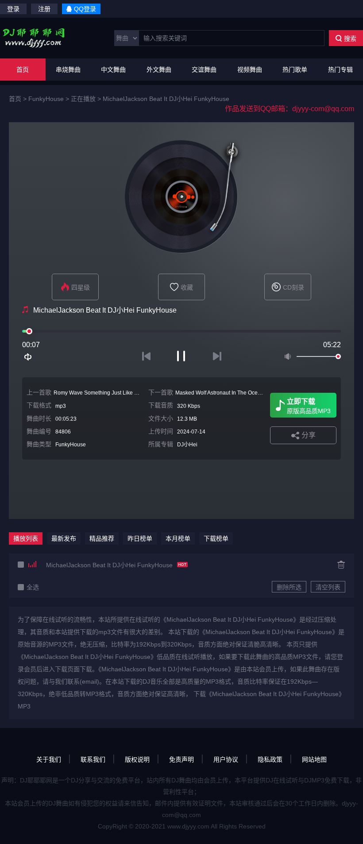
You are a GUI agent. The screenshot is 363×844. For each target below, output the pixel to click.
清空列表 (328, 587)
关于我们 (48, 759)
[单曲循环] (28, 356)
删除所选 (289, 587)
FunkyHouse (46, 98)
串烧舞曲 (68, 69)
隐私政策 (270, 759)
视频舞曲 (249, 69)
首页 (22, 69)
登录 (13, 8)
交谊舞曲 (204, 69)
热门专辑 (340, 69)
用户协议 (225, 759)
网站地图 (314, 759)
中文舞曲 (113, 69)
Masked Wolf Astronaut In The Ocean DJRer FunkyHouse (244, 393)
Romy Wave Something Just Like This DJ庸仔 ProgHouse (123, 393)
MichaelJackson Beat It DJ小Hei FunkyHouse (166, 98)
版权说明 (137, 759)
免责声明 (181, 759)
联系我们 (93, 759)
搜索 (350, 38)
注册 (44, 8)
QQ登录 (85, 8)
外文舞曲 (159, 69)
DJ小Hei (187, 444)
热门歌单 (294, 69)
